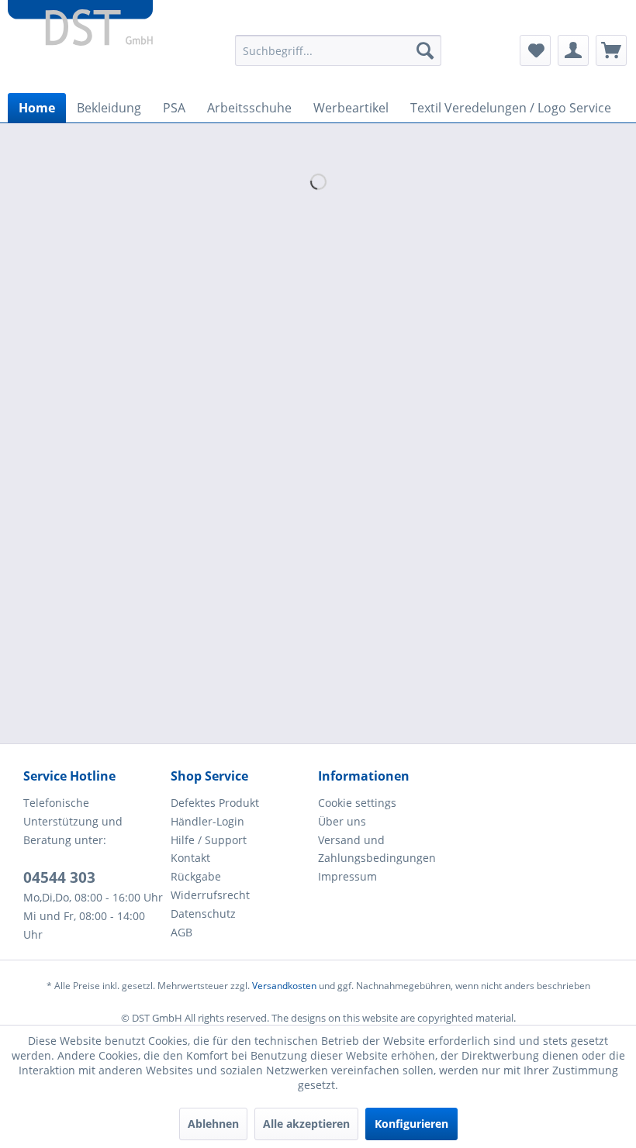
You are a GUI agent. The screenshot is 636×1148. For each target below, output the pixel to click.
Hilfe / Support (209, 840)
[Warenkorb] (611, 50)
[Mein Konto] (573, 50)
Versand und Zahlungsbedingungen (377, 849)
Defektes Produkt (215, 802)
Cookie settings (357, 802)
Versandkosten (284, 985)
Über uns (342, 821)
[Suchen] (425, 50)
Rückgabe (196, 876)
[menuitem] (338, 50)
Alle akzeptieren (306, 1123)
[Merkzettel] (535, 50)
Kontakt (190, 857)
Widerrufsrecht (210, 895)
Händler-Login (207, 821)
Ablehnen (213, 1123)
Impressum (347, 876)
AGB (181, 932)
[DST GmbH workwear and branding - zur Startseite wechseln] (80, 31)
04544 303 (59, 877)
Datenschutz (203, 913)
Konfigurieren (411, 1123)
